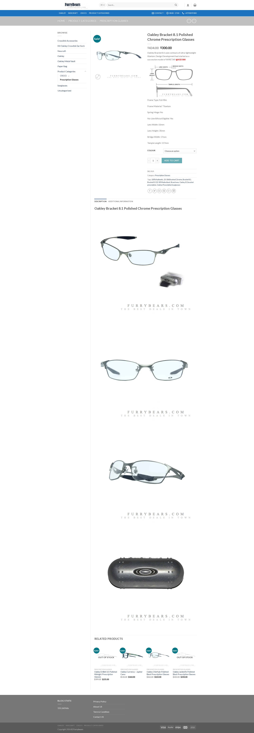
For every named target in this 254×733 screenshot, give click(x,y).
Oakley (62, 13)
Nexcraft (73, 13)
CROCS (83, 13)
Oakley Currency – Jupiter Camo (131, 673)
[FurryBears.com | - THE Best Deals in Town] (76, 5)
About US (97, 706)
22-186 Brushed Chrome (173, 179)
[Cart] (194, 5)
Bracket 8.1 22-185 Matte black (158, 182)
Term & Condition (101, 712)
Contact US (98, 717)
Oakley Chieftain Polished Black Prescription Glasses (158, 673)
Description (100, 201)
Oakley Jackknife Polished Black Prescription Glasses (184, 673)
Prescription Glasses (114, 20)
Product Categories (82, 20)
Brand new (175, 182)
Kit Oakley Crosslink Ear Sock (71, 46)
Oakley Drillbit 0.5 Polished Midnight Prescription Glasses (105, 674)
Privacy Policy (99, 701)
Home (61, 20)
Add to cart (171, 160)
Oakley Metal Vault (66, 61)
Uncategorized (64, 90)
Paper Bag (62, 66)
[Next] (196, 664)
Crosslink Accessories (68, 40)
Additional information (120, 201)
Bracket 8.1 (187, 179)
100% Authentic (157, 179)
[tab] (100, 201)
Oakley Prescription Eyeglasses (168, 185)
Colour (151, 151)
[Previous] (95, 664)
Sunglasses (62, 85)
